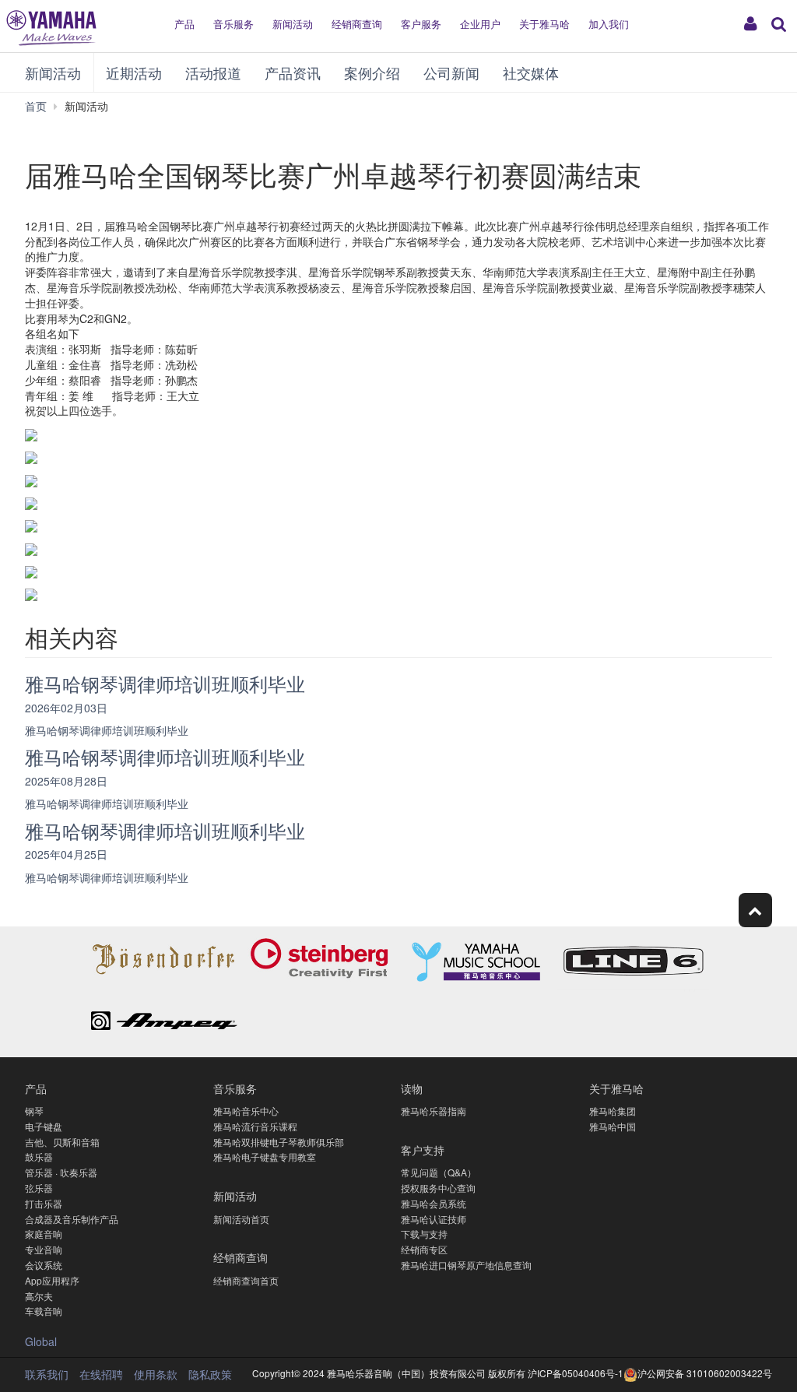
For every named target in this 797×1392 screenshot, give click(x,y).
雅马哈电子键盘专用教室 (264, 1156)
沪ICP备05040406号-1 (575, 1373)
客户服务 (421, 23)
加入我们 (608, 23)
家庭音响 (43, 1233)
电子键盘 (43, 1126)
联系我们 (46, 1374)
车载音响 (43, 1310)
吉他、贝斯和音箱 (62, 1141)
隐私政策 (210, 1374)
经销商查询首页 (246, 1280)
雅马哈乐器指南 (433, 1110)
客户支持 (422, 1149)
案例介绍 (372, 72)
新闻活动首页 (241, 1218)
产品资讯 (293, 72)
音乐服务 (233, 23)
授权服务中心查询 (438, 1187)
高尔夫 (39, 1295)
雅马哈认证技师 (433, 1218)
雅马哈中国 (612, 1126)
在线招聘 (101, 1374)
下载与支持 (424, 1233)
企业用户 (480, 23)
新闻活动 (292, 23)
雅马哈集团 (612, 1110)
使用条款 (155, 1374)
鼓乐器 (39, 1156)
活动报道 (213, 72)
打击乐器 (43, 1203)
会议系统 (43, 1264)
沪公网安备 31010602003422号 (704, 1373)
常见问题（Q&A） (438, 1172)
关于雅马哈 (544, 23)
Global (41, 1341)
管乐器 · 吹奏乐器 (61, 1172)
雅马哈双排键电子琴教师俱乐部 (278, 1141)
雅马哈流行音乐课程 (255, 1126)
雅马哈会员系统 (433, 1203)
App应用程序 (52, 1280)
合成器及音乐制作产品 (71, 1218)
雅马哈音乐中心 (246, 1110)
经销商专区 (424, 1249)
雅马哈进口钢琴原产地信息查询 (466, 1264)
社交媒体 (531, 72)
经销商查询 (357, 23)
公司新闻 (451, 72)
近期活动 (134, 72)
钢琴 (34, 1110)
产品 (184, 23)
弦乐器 (39, 1187)
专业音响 (43, 1249)
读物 (412, 1088)
